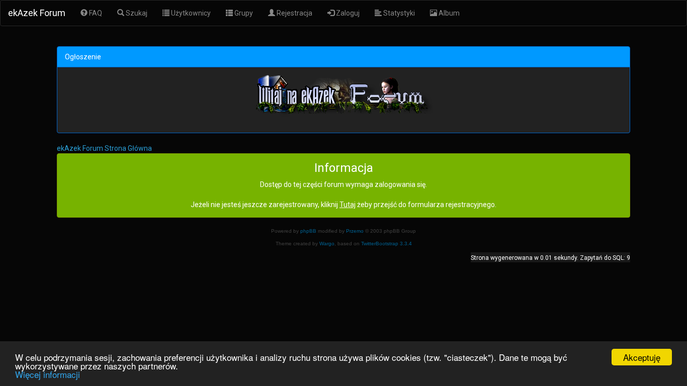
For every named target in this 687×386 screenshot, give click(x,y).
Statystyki (398, 13)
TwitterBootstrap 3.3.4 (386, 243)
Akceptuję (641, 357)
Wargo (326, 243)
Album (448, 13)
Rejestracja (293, 13)
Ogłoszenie (83, 57)
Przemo (355, 231)
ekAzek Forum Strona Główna (104, 148)
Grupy (243, 13)
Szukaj (135, 13)
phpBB (308, 231)
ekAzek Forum (36, 13)
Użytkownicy (190, 13)
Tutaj (347, 205)
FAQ (95, 13)
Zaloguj (347, 13)
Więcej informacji (47, 374)
